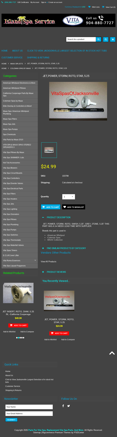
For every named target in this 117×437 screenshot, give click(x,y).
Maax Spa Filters (10, 119)
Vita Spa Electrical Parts (13, 189)
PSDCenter (79, 432)
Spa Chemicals (9, 134)
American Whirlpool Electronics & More (19, 83)
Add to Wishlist (15, 332)
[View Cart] (112, 39)
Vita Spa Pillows (9, 219)
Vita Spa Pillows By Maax (13, 152)
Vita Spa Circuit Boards (12, 173)
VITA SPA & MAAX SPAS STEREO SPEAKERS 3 (17, 146)
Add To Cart (26, 325)
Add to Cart (52, 207)
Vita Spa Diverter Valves (13, 183)
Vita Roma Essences (11, 261)
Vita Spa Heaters (10, 199)
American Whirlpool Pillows (14, 88)
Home (4, 64)
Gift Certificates (23, 2)
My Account (34, 2)
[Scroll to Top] (112, 353)
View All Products (48, 261)
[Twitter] (68, 405)
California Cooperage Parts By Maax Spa (18, 94)
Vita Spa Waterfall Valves (13, 245)
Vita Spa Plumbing (10, 225)
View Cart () (110, 7)
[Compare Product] (105, 39)
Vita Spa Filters (9, 194)
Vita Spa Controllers (11, 178)
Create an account (55, 2)
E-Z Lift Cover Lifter (11, 255)
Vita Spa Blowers (10, 168)
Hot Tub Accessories (11, 163)
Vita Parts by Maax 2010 (13, 140)
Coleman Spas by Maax (20, 68)
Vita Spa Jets (8, 204)
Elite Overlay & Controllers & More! (17, 106)
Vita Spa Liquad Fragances (14, 266)
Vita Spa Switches (10, 235)
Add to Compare (33, 332)
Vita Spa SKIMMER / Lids (13, 158)
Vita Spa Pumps (9, 230)
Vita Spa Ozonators (11, 214)
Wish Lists (96, 7)
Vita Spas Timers (10, 250)
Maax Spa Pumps (10, 129)
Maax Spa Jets (16, 64)
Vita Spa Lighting (10, 209)
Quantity (45, 196)
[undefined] (78, 120)
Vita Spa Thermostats (12, 240)
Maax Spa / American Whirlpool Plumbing (16, 112)
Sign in (43, 2)
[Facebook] (63, 405)
